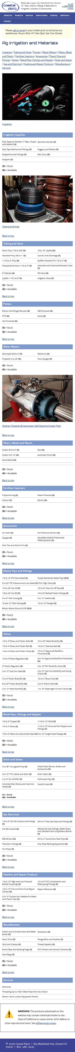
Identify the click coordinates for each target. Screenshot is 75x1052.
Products (19, 15)
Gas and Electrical (13, 64)
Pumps (36, 52)
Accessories (42, 56)
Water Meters (49, 52)
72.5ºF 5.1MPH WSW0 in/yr (67, 6)
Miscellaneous (62, 64)
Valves (15, 60)
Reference (64, 15)
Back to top (8, 235)
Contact (7, 21)
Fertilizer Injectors (24, 56)
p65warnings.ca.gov (46, 1023)
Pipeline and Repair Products (38, 64)
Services (29, 15)
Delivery (54, 15)
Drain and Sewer (63, 60)
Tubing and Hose (22, 52)
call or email (19, 30)
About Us (8, 15)
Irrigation (7, 52)
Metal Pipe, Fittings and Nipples (36, 60)
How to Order (41, 15)
